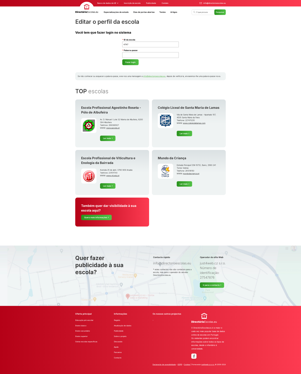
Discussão (118, 341)
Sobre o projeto (120, 336)
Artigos (173, 12)
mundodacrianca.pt (191, 173)
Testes (162, 12)
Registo (117, 320)
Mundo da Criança (172, 158)
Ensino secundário (82, 331)
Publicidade (151, 3)
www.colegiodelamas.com (194, 123)
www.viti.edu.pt (112, 175)
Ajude (116, 347)
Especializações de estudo (116, 12)
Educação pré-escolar (84, 320)
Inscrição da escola (132, 3)
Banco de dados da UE (106, 3)
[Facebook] (193, 356)
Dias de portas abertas (144, 12)
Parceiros (118, 352)
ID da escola (129, 40)
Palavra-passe (130, 50)
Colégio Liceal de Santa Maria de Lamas (188, 108)
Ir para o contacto (211, 285)
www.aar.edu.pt (113, 128)
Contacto (117, 358)
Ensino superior (81, 336)
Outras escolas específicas (86, 341)
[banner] (86, 8)
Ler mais (107, 138)
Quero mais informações (95, 217)
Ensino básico (80, 325)
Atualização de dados (122, 325)
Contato (165, 3)
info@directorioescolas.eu (154, 76)
